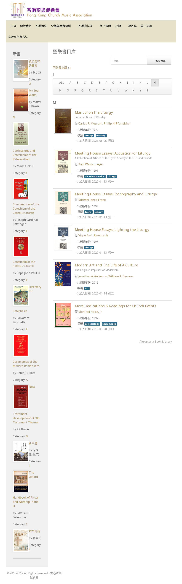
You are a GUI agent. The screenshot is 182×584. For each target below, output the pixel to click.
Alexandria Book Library (156, 342)
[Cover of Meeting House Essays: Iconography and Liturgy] (63, 202)
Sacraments (109, 323)
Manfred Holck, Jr (90, 312)
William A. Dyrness (120, 276)
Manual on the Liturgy (94, 114)
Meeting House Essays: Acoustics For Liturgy (113, 155)
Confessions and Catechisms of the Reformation (25, 155)
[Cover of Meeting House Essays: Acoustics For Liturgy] (63, 161)
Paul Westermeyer (90, 164)
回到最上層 (60, 68)
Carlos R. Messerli (90, 123)
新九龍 (33, 443)
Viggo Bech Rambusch (93, 235)
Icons (88, 211)
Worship (101, 135)
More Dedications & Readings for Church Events (115, 306)
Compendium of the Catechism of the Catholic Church (26, 208)
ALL (61, 83)
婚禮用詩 (34, 531)
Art (87, 288)
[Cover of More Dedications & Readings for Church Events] (63, 314)
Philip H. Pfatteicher (117, 123)
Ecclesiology (92, 323)
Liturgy (89, 135)
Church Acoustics (95, 176)
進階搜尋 (161, 61)
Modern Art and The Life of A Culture (106, 267)
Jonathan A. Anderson (92, 276)
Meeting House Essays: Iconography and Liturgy (116, 194)
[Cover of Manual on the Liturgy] (63, 121)
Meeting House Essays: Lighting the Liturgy (112, 229)
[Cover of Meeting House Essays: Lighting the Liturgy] (63, 238)
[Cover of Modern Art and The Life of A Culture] (63, 274)
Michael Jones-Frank (92, 200)
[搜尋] (150, 61)
